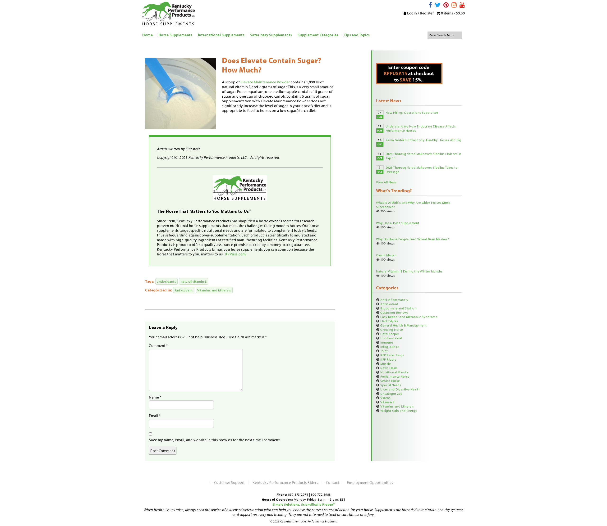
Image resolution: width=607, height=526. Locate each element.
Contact (332, 482)
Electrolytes (389, 321)
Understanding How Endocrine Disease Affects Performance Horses (421, 128)
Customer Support (229, 482)
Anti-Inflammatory (394, 300)
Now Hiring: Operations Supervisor (412, 112)
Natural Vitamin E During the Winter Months (409, 271)
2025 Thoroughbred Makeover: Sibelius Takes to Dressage (422, 169)
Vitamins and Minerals (214, 290)
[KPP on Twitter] (438, 5)
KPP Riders (388, 359)
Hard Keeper (389, 334)
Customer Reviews (394, 312)
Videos (385, 398)
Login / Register (420, 13)
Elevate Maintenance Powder (265, 82)
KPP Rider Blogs (392, 355)
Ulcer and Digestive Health (400, 389)
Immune (386, 342)
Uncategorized (391, 393)
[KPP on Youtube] (462, 5)
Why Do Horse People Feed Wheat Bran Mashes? (412, 239)
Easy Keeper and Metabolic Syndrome (408, 317)
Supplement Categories (318, 34)
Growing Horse (391, 329)
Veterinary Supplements (271, 34)
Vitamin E (387, 402)
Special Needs (390, 385)
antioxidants (166, 281)
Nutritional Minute (394, 372)
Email (155, 415)
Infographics (389, 347)
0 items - (452, 13)
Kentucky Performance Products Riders (285, 482)
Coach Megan (386, 255)
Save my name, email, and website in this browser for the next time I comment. (215, 439)
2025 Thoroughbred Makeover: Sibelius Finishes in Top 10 (423, 156)
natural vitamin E (194, 281)
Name (155, 397)
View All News (386, 182)
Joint (384, 351)
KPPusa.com (236, 254)
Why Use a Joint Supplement (397, 223)
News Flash (388, 368)
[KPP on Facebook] (430, 5)
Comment (158, 345)
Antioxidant (184, 290)
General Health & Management (403, 325)
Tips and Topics (357, 34)
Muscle (385, 364)
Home (147, 34)
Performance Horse (394, 376)
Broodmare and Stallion (398, 308)
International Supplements (221, 34)
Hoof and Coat (391, 338)
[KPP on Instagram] (454, 5)
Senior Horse (390, 381)
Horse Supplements (175, 34)
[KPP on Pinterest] (446, 5)
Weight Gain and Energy (398, 410)
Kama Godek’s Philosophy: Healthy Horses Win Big (423, 140)
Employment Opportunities (370, 482)
